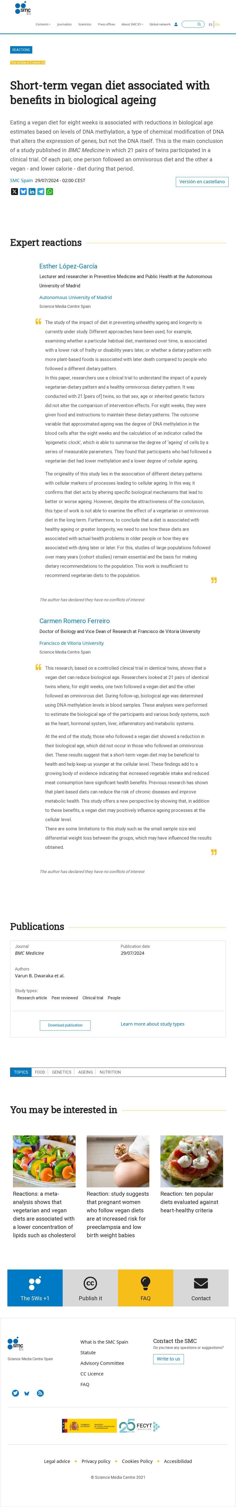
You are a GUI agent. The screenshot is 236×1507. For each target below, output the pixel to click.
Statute (88, 1352)
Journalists (64, 24)
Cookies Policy (137, 1461)
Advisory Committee (102, 1363)
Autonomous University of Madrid (75, 297)
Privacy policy (96, 1461)
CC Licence (91, 1374)
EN (217, 24)
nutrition (110, 1072)
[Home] (24, 8)
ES (210, 24)
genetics (61, 1072)
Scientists (84, 24)
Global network (160, 24)
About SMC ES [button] (131, 24)
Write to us (168, 1359)
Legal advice (57, 1461)
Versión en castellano (202, 181)
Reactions (21, 50)
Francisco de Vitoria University (71, 643)
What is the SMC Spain (104, 1342)
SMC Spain (21, 180)
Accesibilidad (178, 1461)
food (40, 1072)
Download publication (65, 1025)
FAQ (84, 1384)
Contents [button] (42, 24)
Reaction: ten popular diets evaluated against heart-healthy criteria (189, 1202)
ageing (85, 1072)
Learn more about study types (153, 1024)
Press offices (106, 24)
